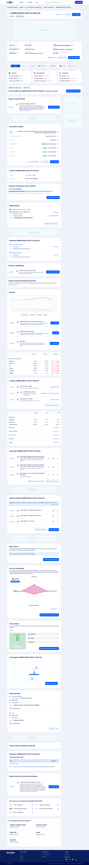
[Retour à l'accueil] (11, 852)
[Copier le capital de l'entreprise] (58, 140)
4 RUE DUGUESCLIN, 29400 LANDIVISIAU (62, 45)
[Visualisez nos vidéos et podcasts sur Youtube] (72, 859)
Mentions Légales (79, 863)
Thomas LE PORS (28, 705)
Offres (36, 2)
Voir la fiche (55, 246)
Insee (54, 53)
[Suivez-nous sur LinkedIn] (66, 859)
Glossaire (44, 856)
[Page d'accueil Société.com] (9, 2)
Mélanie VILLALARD (18, 705)
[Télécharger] (57, 458)
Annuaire (22, 858)
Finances (64, 65)
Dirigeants (54, 65)
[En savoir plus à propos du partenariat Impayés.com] (58, 805)
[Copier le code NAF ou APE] (35, 49)
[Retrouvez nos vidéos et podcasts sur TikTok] (75, 859)
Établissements (43, 65)
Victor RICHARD (35, 705)
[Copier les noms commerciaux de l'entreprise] (58, 144)
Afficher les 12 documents (52, 405)
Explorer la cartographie (51, 683)
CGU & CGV (54, 863)
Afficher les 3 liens (54, 728)
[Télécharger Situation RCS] (58, 148)
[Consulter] (53, 458)
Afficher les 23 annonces (40, 529)
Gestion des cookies (61, 863)
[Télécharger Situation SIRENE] (58, 152)
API (21, 860)
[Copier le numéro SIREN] (16, 45)
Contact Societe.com (46, 854)
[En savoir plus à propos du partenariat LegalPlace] (32, 805)
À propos (49, 863)
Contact (33, 65)
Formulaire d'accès (13, 285)
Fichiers (21, 856)
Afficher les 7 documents (52, 481)
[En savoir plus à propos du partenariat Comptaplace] (32, 812)
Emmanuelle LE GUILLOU (58, 49)
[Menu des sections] (8, 66)
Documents (73, 65)
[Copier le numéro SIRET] (19, 49)
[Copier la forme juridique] (43, 53)
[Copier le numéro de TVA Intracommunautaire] (18, 53)
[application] (34, 303)
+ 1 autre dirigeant (68, 49)
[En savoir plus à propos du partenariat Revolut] (32, 808)
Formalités (30, 2)
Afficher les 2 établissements (51, 223)
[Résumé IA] (49, 458)
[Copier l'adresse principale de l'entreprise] (72, 45)
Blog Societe (67, 854)
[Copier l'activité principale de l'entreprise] (58, 132)
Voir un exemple (26, 110)
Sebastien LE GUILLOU (19, 720)
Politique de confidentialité (70, 863)
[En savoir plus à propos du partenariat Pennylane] (58, 808)
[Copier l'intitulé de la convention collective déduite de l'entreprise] (58, 136)
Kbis (25, 65)
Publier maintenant (54, 529)
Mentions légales (51, 57)
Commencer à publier (54, 504)
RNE (57, 53)
